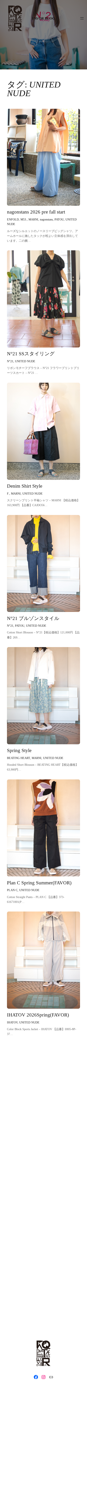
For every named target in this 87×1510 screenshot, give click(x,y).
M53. (23, 219)
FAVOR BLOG (43, 18)
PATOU (59, 219)
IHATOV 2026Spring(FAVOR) (38, 1015)
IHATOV (12, 1022)
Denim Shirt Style (24, 486)
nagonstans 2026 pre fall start (36, 212)
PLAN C (12, 890)
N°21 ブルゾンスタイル (33, 618)
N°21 (10, 361)
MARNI (33, 219)
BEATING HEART (18, 758)
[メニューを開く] (81, 18)
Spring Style (19, 750)
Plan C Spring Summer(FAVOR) (39, 882)
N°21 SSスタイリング (31, 353)
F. (8, 493)
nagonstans (46, 219)
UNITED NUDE (25, 361)
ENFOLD (13, 219)
